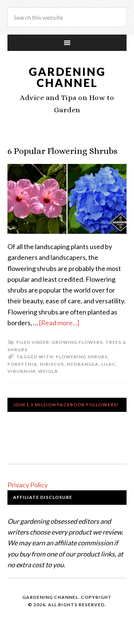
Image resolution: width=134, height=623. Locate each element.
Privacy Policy (27, 485)
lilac (108, 364)
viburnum (21, 371)
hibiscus (52, 364)
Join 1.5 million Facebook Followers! (66, 404)
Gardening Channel (67, 77)
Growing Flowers (77, 342)
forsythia (22, 364)
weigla (48, 371)
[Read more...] (59, 323)
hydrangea (83, 364)
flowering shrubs (82, 356)
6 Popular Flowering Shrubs (62, 151)
